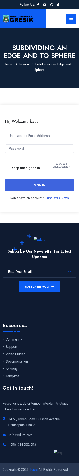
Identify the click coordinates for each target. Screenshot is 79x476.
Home (8, 64)
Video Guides (15, 354)
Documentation (17, 362)
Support (11, 347)
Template (12, 376)
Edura (33, 470)
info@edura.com (20, 434)
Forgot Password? (61, 165)
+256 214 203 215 (22, 444)
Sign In (39, 185)
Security (12, 369)
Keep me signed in (25, 168)
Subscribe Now (37, 287)
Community (14, 339)
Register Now (57, 198)
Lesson (24, 64)
